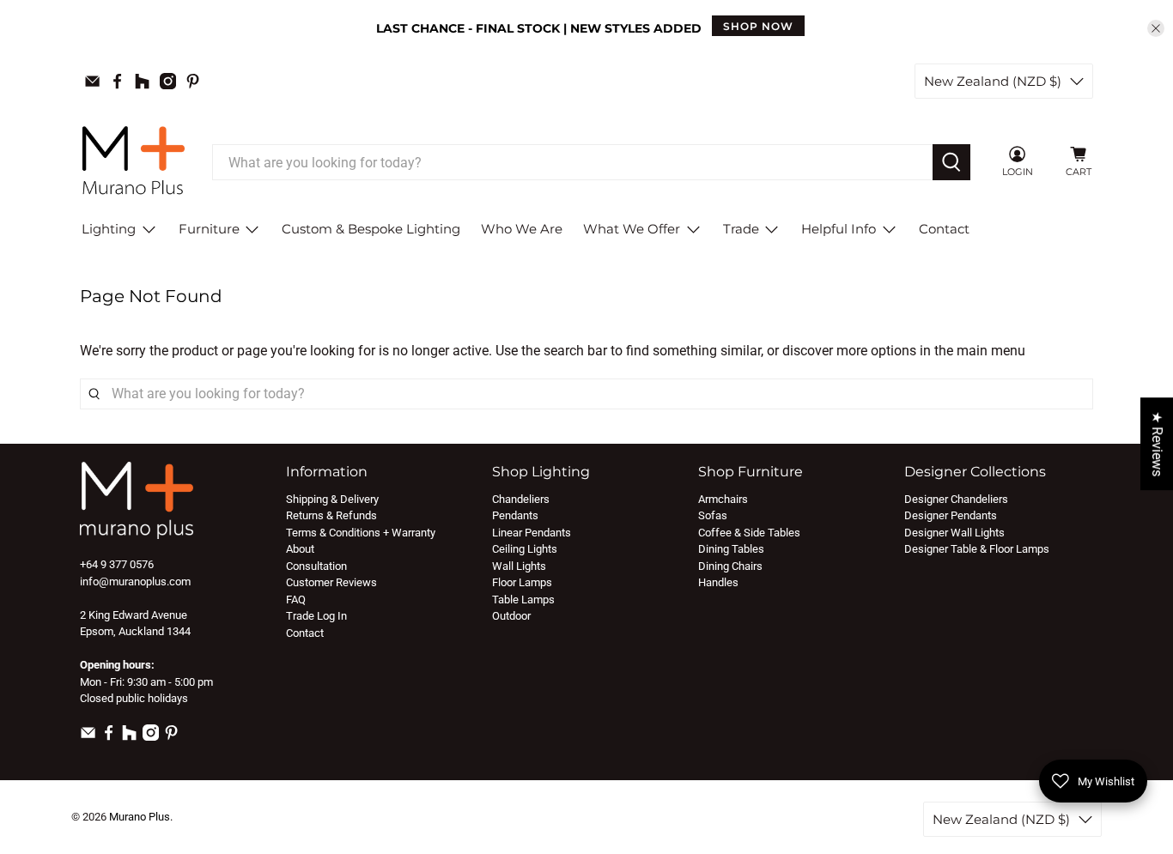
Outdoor (511, 615)
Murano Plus (139, 816)
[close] (1155, 28)
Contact (944, 229)
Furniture (209, 229)
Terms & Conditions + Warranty (360, 532)
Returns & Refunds (331, 515)
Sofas (712, 515)
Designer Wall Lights (954, 532)
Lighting (109, 229)
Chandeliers (521, 499)
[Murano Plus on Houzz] (142, 81)
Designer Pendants (950, 515)
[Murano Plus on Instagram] (168, 81)
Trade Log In (316, 615)
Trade (741, 229)
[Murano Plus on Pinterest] (193, 81)
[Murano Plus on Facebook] (117, 81)
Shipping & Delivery (332, 499)
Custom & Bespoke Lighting (371, 229)
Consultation (316, 566)
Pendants (515, 515)
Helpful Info (838, 229)
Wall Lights (519, 566)
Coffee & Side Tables (749, 532)
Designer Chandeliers (956, 499)
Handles (718, 582)
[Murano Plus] (133, 162)
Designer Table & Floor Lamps (976, 548)
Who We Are (521, 229)
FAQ (296, 599)
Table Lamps (523, 599)
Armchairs (723, 499)
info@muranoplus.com (135, 581)
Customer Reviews (331, 582)
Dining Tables (731, 548)
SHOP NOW (758, 26)
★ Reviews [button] (1157, 443)
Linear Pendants (531, 532)
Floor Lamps (522, 582)
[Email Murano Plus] (92, 81)
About (300, 548)
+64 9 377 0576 (117, 564)
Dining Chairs (730, 566)
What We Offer (631, 229)
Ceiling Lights (524, 548)
